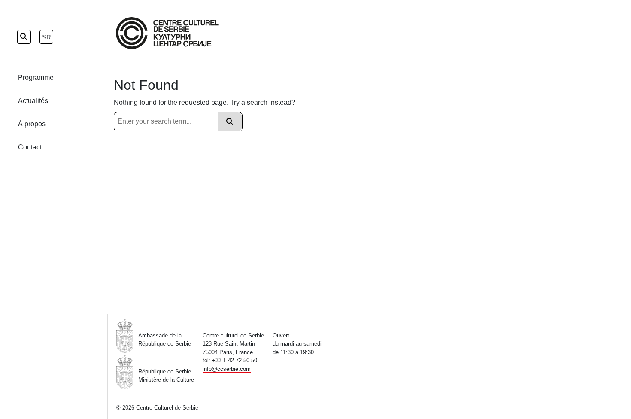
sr (46, 37)
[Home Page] (167, 33)
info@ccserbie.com (227, 369)
